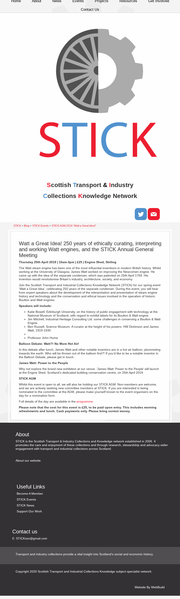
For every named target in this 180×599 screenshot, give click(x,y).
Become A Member (30, 493)
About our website (28, 460)
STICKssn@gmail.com (31, 538)
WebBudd (158, 587)
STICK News (25, 505)
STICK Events (26, 499)
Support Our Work (29, 511)
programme (85, 401)
